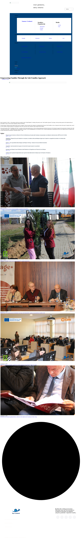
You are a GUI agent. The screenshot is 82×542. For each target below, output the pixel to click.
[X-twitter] (68, 3)
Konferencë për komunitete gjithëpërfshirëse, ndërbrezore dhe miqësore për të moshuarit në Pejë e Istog (18, 416)
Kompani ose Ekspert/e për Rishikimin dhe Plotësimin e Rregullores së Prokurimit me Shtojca (26, 149)
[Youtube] (71, 5)
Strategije (23, 38)
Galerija (59, 25)
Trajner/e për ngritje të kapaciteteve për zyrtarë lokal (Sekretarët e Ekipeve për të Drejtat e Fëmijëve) (28, 152)
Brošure (50, 38)
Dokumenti (37, 38)
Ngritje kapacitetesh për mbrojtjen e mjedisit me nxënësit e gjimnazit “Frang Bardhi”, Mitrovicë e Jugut (18, 364)
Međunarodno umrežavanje (26, 57)
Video (59, 26)
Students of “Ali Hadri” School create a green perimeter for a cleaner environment (14, 260)
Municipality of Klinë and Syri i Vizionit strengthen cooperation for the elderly (14, 208)
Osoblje (41, 29)
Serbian (67, 9)
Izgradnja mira (41, 46)
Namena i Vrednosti (27, 21)
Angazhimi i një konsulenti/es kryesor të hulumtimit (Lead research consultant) (23, 146)
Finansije (41, 28)
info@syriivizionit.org (8, 523)
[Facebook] (61, 3)
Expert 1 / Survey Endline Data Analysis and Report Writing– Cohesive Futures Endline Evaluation (26, 142)
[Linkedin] (71, 3)
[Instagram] (65, 3)
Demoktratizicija (24, 46)
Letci (63, 38)
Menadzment (42, 26)
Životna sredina (59, 46)
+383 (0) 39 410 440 (8, 526)
